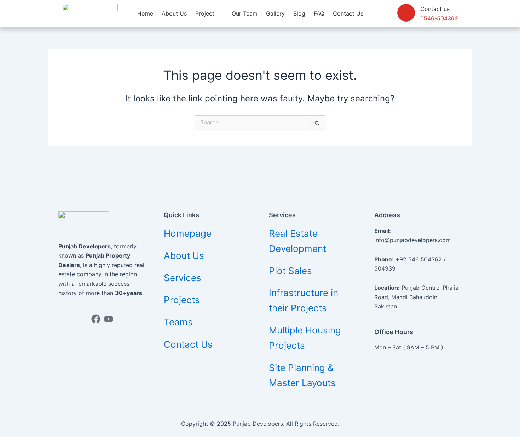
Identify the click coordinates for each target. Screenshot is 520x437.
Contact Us (348, 13)
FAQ (319, 13)
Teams (178, 322)
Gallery (275, 13)
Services (182, 277)
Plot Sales (290, 270)
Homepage (188, 233)
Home (145, 13)
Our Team (245, 13)
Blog (299, 13)
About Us (174, 13)
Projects (182, 299)
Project (204, 13)
